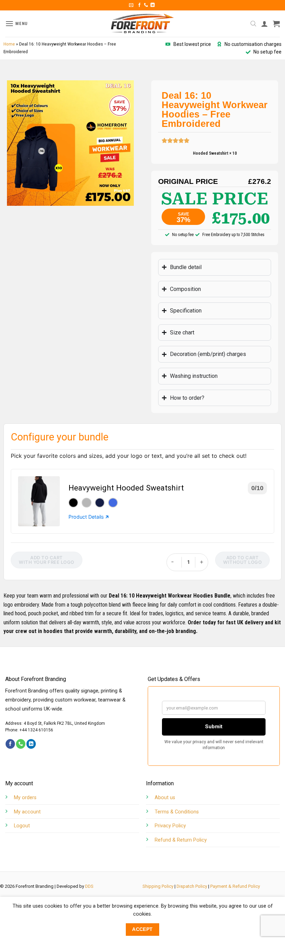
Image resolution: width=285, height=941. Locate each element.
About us (165, 798)
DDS (89, 886)
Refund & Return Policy (181, 840)
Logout (22, 826)
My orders (25, 798)
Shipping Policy (157, 886)
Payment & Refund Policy (235, 886)
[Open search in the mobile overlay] (253, 23)
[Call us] (146, 5)
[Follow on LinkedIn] (152, 5)
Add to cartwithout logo (242, 560)
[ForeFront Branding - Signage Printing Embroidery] (142, 23)
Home (9, 44)
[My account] (264, 23)
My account (27, 812)
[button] (131, 5)
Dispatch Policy (192, 886)
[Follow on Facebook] (139, 5)
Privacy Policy (170, 826)
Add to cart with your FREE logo (46, 560)
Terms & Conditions (177, 812)
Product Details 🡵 (88, 517)
